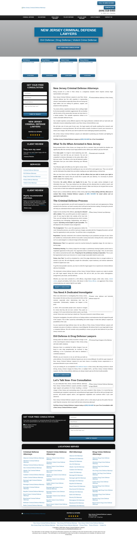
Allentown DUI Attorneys (76, 458)
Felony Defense (68, 17)
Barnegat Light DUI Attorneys (77, 478)
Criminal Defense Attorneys (31, 170)
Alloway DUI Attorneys (75, 461)
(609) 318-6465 (107, 10)
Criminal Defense (28, 17)
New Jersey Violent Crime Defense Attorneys (91, 523)
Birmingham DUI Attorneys (76, 500)
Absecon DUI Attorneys (76, 455)
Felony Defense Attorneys (30, 179)
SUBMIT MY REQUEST (35, 114)
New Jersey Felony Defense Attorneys (67, 525)
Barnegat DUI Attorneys (76, 475)
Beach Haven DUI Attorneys (77, 486)
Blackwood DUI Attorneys (76, 503)
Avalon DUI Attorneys (75, 472)
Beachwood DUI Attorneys (76, 489)
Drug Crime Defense (55, 17)
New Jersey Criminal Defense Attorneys (44, 523)
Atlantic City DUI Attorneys (76, 467)
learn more (30, 75)
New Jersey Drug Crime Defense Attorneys (43, 525)
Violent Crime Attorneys (30, 183)
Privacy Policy (84, 525)
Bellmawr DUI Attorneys (76, 492)
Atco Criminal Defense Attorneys (32, 467)
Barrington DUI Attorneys (76, 480)
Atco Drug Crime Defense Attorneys (103, 470)
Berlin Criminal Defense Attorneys (32, 505)
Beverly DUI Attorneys (75, 497)
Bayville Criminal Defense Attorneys (33, 491)
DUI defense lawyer (81, 366)
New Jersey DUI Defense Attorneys (67, 523)
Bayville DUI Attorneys (75, 483)
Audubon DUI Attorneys (76, 469)
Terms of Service (93, 525)
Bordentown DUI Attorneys (76, 505)
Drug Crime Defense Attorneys (32, 176)
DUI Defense (41, 17)
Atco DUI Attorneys (74, 464)
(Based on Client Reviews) (35, 137)
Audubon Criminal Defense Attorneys (33, 474)
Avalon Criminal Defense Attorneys (33, 477)
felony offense (92, 281)
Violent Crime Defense (82, 17)
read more (33, 154)
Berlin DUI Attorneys (75, 494)
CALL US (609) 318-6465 (106, 3)
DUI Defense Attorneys (29, 173)
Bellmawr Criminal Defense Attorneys (33, 502)
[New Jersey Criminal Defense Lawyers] (40, 516)
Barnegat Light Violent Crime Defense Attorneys (54, 488)
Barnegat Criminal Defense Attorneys (33, 484)
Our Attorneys (95, 17)
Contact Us (109, 7)
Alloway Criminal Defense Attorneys (33, 465)
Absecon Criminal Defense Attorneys (33, 458)
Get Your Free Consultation (68, 47)
